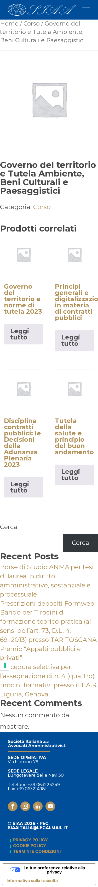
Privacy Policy (30, 840)
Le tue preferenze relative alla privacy (54, 869)
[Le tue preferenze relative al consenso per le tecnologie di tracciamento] (5, 665)
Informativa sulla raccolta (32, 880)
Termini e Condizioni (37, 851)
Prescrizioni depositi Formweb (47, 603)
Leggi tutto (19, 334)
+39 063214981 (31, 789)
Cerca (8, 527)
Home (9, 23)
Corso (32, 23)
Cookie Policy (29, 845)
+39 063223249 (44, 785)
